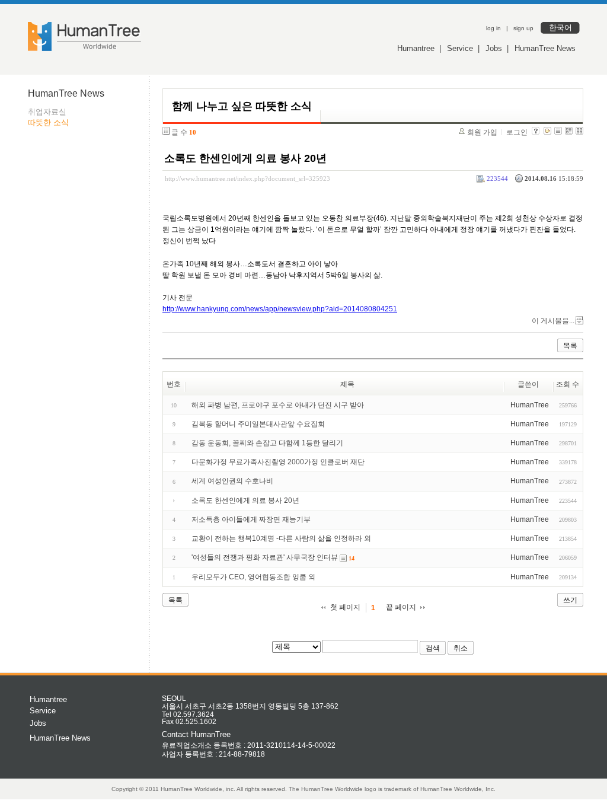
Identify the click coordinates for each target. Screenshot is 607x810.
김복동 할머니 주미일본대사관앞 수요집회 (258, 424)
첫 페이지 (345, 607)
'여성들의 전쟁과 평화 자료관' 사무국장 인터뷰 (264, 557)
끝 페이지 (401, 607)
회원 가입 (482, 132)
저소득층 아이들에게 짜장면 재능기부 (251, 519)
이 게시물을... (553, 321)
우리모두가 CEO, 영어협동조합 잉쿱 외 (253, 577)
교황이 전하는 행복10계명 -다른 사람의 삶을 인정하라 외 (281, 538)
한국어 (560, 27)
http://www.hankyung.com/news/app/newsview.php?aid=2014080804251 (279, 309)
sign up (523, 28)
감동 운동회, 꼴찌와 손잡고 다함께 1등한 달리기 (267, 443)
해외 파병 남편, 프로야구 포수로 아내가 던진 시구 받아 (277, 405)
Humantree (416, 48)
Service (460, 48)
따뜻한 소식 (48, 122)
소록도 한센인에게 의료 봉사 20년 (245, 158)
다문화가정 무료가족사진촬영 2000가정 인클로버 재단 (278, 462)
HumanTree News (545, 48)
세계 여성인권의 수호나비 (232, 481)
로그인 (517, 132)
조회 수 (567, 384)
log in (493, 28)
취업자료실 (47, 111)
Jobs (493, 48)
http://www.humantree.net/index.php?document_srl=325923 (247, 178)
